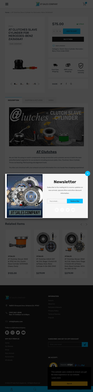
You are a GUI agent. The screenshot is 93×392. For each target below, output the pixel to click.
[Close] (87, 173)
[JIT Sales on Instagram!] (62, 210)
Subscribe (74, 201)
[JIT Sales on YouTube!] (73, 210)
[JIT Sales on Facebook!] (57, 210)
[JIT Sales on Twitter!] (68, 210)
